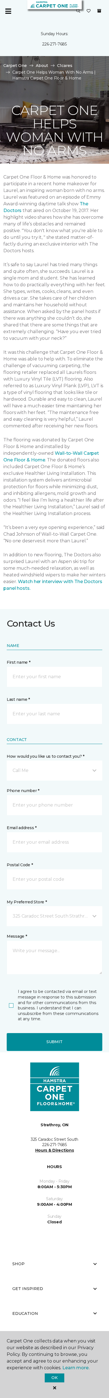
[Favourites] (88, 11)
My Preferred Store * (27, 902)
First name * (18, 662)
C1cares (64, 65)
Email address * (22, 828)
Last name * (18, 699)
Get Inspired (27, 1288)
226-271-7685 (54, 44)
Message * (17, 936)
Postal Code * (20, 865)
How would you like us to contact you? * (45, 756)
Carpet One (15, 65)
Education (25, 1313)
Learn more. (75, 1367)
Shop (18, 1263)
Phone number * (23, 791)
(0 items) (99, 11)
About (42, 65)
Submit (54, 1041)
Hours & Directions (54, 1150)
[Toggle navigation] (8, 11)
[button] (78, 11)
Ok (54, 1377)
